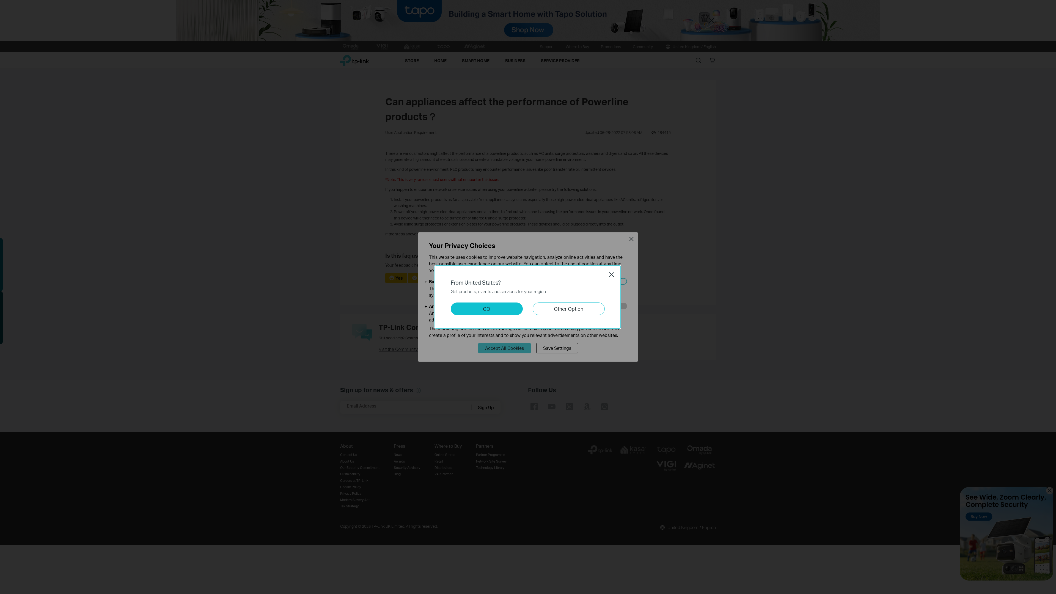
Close (611, 274)
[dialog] (528, 297)
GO (486, 309)
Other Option (568, 309)
